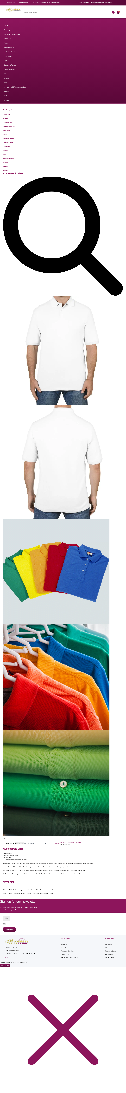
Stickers (6, 96)
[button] (63, 21)
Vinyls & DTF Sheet (8, 158)
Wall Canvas (8, 56)
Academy (7, 30)
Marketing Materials (10, 52)
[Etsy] (10, 957)
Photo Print (7, 38)
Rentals (6, 100)
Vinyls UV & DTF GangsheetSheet (15, 87)
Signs (5, 60)
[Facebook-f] (5, 957)
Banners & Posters (10, 65)
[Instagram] (8, 957)
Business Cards (9, 47)
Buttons (6, 91)
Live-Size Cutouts (9, 69)
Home (6, 25)
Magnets (6, 78)
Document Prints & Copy (12, 34)
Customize (57, 843)
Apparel (6, 43)
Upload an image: (9, 843)
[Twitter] (6, 957)
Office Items (8, 74)
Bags (5, 82)
